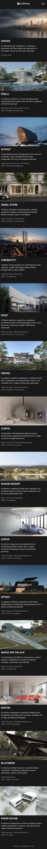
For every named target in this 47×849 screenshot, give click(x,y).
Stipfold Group (28, 846)
